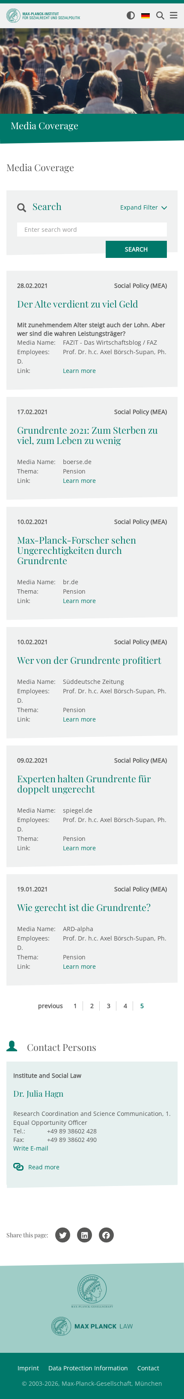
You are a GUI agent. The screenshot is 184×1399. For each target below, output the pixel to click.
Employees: (33, 352)
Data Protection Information (88, 1368)
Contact (148, 1368)
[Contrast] (131, 16)
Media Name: (36, 342)
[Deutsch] (145, 16)
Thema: (28, 471)
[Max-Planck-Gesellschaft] (92, 1291)
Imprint (28, 1368)
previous (50, 1006)
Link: (23, 371)
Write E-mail (30, 1148)
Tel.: (19, 1131)
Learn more (79, 371)
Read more (43, 1167)
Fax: (18, 1140)
